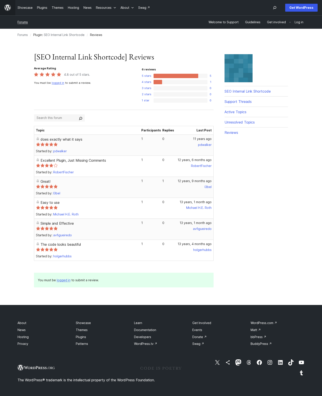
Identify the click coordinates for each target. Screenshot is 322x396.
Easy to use (50, 202)
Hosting (23, 337)
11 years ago (202, 139)
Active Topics (235, 112)
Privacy (23, 344)
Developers (142, 337)
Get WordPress (301, 7)
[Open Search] (275, 7)
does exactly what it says (61, 139)
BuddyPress (261, 344)
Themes (82, 330)
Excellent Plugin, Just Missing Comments (73, 160)
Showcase (83, 323)
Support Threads (238, 101)
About (22, 323)
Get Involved (201, 323)
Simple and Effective (57, 223)
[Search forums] (80, 117)
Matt (256, 330)
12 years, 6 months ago (195, 160)
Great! (45, 181)
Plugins (81, 337)
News (22, 330)
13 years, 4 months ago (195, 244)
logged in (58, 82)
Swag (198, 344)
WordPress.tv (145, 344)
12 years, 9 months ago (195, 181)
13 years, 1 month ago (196, 202)
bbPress (258, 337)
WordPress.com (264, 323)
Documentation (145, 330)
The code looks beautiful (61, 244)
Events (197, 330)
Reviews (231, 132)
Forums (23, 22)
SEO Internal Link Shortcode (64, 35)
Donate (199, 337)
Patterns (82, 344)
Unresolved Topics (240, 122)
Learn (138, 323)
